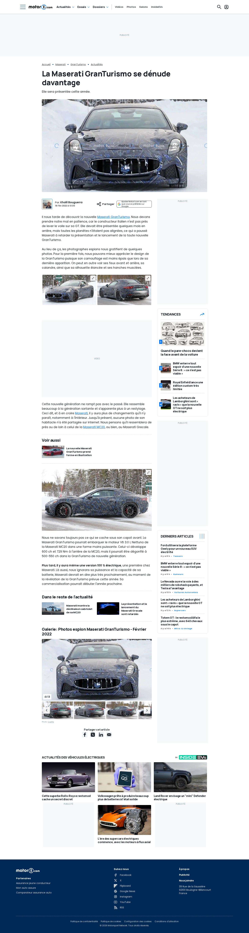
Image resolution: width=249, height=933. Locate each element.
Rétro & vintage (183, 628)
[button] (46, 710)
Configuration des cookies (138, 921)
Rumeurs (178, 574)
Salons (143, 6)
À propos (184, 869)
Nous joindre (186, 880)
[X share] (93, 735)
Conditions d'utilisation (167, 921)
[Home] (40, 7)
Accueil (46, 64)
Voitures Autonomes (186, 592)
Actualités (64, 7)
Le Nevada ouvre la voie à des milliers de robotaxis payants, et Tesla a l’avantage (182, 585)
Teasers (178, 556)
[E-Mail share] (109, 735)
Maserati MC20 (94, 427)
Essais (81, 7)
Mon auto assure (26, 888)
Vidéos (119, 6)
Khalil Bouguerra (71, 202)
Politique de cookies (111, 921)
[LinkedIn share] (101, 735)
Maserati (60, 64)
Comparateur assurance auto (34, 892)
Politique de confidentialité (84, 921)
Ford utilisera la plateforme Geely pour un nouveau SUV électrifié (178, 548)
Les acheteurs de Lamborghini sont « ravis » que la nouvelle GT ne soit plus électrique (181, 603)
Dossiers (99, 7)
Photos (131, 6)
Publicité (184, 874)
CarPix (51, 721)
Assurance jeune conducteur (33, 883)
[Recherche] (219, 7)
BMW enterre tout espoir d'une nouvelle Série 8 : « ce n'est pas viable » (181, 567)
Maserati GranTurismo (113, 217)
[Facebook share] (85, 735)
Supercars (180, 610)
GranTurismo (78, 64)
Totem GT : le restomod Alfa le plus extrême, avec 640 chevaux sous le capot (181, 621)
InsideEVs (157, 6)
